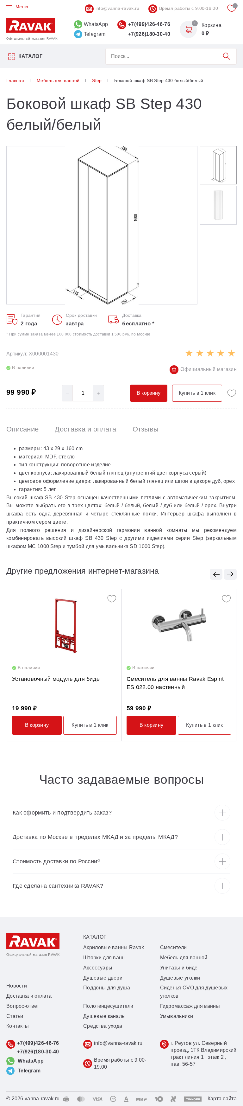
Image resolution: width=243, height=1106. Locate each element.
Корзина (211, 25)
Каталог (30, 56)
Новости (16, 985)
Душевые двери (102, 978)
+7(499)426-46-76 (149, 24)
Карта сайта (222, 1098)
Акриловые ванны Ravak (113, 947)
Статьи (14, 1016)
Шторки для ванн (104, 957)
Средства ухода (102, 1026)
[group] (101, 225)
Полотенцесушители (108, 1006)
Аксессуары (97, 967)
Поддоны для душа (106, 987)
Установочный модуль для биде (56, 679)
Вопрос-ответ (22, 1006)
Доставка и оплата (29, 996)
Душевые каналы (104, 1016)
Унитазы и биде (179, 967)
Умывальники (176, 1016)
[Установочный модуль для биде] (64, 624)
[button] (216, 574)
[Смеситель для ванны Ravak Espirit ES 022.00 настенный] (179, 624)
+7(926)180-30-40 (149, 34)
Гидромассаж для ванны (190, 1006)
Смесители (173, 947)
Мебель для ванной (184, 957)
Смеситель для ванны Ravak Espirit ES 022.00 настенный (175, 683)
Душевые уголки (180, 978)
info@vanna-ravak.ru (118, 8)
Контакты (17, 1026)
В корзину (37, 725)
